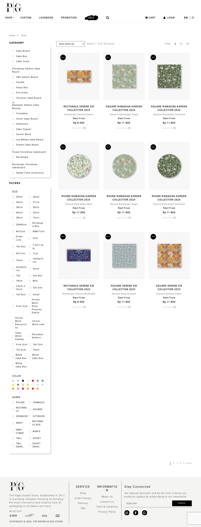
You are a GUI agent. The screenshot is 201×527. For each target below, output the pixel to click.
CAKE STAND (20, 431)
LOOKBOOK (46, 17)
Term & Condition (107, 506)
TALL (19, 438)
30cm (19, 207)
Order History (83, 498)
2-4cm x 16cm (20, 288)
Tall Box (21, 246)
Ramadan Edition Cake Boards (25, 107)
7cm (35, 253)
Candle (20, 82)
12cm (36, 217)
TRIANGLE (39, 402)
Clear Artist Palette (19, 336)
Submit (181, 503)
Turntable (22, 113)
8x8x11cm (39, 231)
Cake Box (21, 56)
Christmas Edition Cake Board (26, 70)
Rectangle (22, 157)
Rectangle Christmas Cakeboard (24, 166)
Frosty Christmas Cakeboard (29, 152)
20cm (19, 197)
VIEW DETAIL (78, 136)
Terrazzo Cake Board (28, 98)
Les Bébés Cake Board (29, 139)
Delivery (83, 503)
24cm (19, 202)
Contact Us (107, 501)
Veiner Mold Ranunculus (21, 323)
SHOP (9, 17)
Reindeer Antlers (37, 336)
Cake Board (23, 51)
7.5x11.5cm (38, 247)
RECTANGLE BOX (37, 423)
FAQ (83, 508)
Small (36, 294)
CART (152, 17)
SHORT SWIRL (36, 445)
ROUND (20, 402)
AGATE (36, 431)
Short (36, 269)
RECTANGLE (21, 409)
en (186, 17)
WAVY (19, 423)
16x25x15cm (38, 260)
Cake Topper (23, 129)
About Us (107, 496)
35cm (36, 207)
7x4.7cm (38, 344)
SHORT (37, 438)
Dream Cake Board (27, 144)
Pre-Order (22, 92)
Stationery (22, 124)
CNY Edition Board (27, 77)
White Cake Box (21, 357)
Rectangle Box (37, 225)
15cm (36, 350)
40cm (19, 212)
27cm (36, 202)
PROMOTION (69, 17)
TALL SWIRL (19, 445)
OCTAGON (39, 416)
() (84, 128)
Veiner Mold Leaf (38, 323)
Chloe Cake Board (27, 119)
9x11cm (20, 253)
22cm (36, 197)
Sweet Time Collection (30, 173)
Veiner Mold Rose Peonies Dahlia (37, 306)
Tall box (37, 287)
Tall (18, 275)
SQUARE (37, 409)
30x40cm (21, 224)
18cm (19, 281)
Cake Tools (22, 61)
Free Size (22, 306)
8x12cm (20, 231)
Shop (23, 35)
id (193, 17)
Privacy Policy (107, 511)
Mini (35, 281)
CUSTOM (25, 17)
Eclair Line (19, 238)
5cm (35, 238)
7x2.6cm (21, 350)
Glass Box (22, 87)
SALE (91, 17)
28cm (19, 217)
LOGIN (171, 17)
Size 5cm (21, 344)
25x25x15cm (21, 269)
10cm (19, 260)
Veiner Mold (23, 134)
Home (12, 35)
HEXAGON (22, 416)
